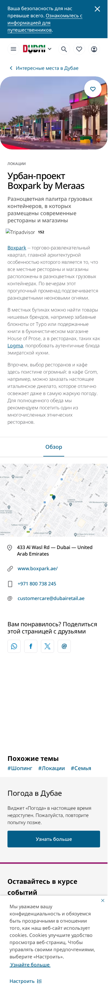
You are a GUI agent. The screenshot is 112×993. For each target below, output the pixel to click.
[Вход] (94, 48)
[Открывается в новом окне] (30, 646)
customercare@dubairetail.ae (51, 598)
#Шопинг (19, 768)
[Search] (64, 49)
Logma (15, 345)
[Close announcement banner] (97, 8)
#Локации (51, 768)
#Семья (81, 768)
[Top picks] (79, 48)
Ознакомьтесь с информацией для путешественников (44, 22)
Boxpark (16, 247)
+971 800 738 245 (37, 583)
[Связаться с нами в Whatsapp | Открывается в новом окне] (14, 646)
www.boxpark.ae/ (38, 568)
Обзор (53, 446)
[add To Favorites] (93, 88)
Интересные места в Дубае (47, 68)
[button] (26, 981)
